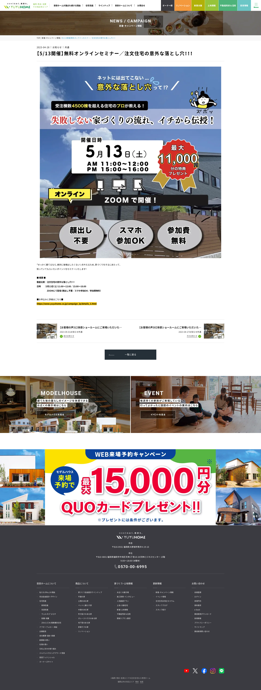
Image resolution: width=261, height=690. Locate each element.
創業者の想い (44, 640)
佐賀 (141, 682)
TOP (38, 38)
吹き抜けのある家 (85, 614)
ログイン (197, 596)
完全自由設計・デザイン (48, 596)
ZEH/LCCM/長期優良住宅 (51, 623)
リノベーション (183, 5)
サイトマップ (199, 627)
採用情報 (244, 5)
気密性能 (44, 609)
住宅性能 (89, 5)
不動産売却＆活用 (228, 5)
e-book (197, 609)
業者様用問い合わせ (202, 631)
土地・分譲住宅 (122, 605)
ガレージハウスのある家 (87, 618)
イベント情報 (161, 596)
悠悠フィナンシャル (47, 657)
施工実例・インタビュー (126, 596)
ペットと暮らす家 (85, 605)
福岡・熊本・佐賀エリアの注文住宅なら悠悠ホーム (131, 678)
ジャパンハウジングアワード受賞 (52, 653)
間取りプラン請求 (123, 618)
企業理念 (42, 631)
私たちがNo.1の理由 (47, 592)
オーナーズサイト (46, 662)
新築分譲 (198, 5)
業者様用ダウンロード (202, 614)
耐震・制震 (45, 618)
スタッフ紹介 (161, 609)
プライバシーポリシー (202, 623)
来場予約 (197, 601)
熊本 (137, 682)
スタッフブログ (162, 605)
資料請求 (197, 605)
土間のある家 (83, 601)
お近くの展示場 (123, 592)
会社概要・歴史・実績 (47, 636)
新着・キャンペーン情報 (51, 38)
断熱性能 (44, 605)
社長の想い (43, 644)
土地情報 (212, 5)
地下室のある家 (84, 623)
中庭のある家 (83, 609)
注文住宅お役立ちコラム (165, 601)
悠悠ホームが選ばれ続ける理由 (67, 5)
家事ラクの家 (83, 627)
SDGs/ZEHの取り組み (47, 649)
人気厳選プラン (123, 601)
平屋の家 (81, 596)
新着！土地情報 (122, 609)
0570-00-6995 (132, 567)
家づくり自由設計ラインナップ (90, 592)
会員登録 (197, 592)
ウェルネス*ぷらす (48, 614)
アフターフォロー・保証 (48, 627)
